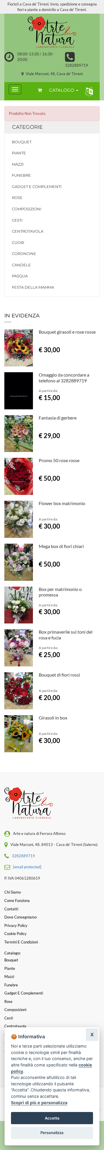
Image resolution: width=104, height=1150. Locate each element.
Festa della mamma (33, 287)
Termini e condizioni (21, 942)
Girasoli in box (53, 717)
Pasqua (20, 276)
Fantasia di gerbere (58, 417)
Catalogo (62, 90)
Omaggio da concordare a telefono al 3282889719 (64, 377)
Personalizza (52, 1132)
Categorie (27, 127)
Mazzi (18, 164)
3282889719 (76, 65)
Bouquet (21, 142)
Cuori (18, 242)
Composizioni (26, 209)
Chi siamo (12, 892)
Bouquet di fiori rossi (59, 674)
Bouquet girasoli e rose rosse (67, 331)
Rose (17, 197)
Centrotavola (27, 231)
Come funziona (17, 900)
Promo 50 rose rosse (59, 460)
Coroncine (24, 253)
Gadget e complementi (37, 186)
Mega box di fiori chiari (61, 546)
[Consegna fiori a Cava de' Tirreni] (52, 32)
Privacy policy (15, 925)
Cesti (17, 220)
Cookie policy (15, 933)
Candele (21, 265)
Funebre (21, 175)
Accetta (52, 1118)
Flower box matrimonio (62, 503)
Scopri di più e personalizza (39, 1102)
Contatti (11, 909)
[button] (88, 91)
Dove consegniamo (20, 917)
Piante (19, 153)
